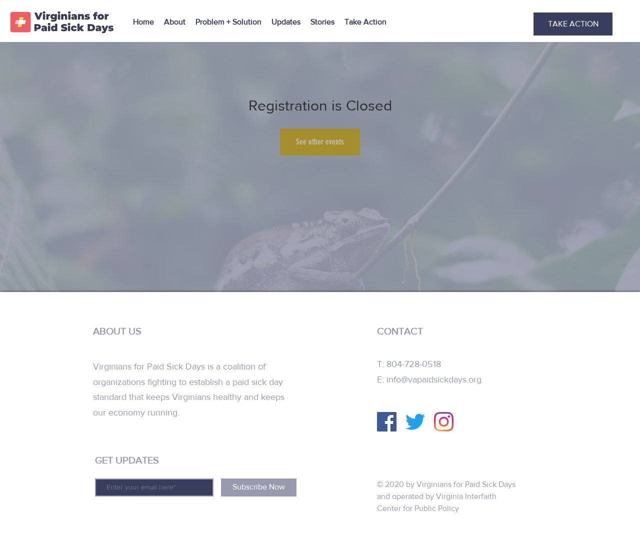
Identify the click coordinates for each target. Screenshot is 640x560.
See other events (320, 141)
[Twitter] (415, 422)
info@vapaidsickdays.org (434, 379)
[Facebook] (386, 422)
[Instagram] (444, 422)
